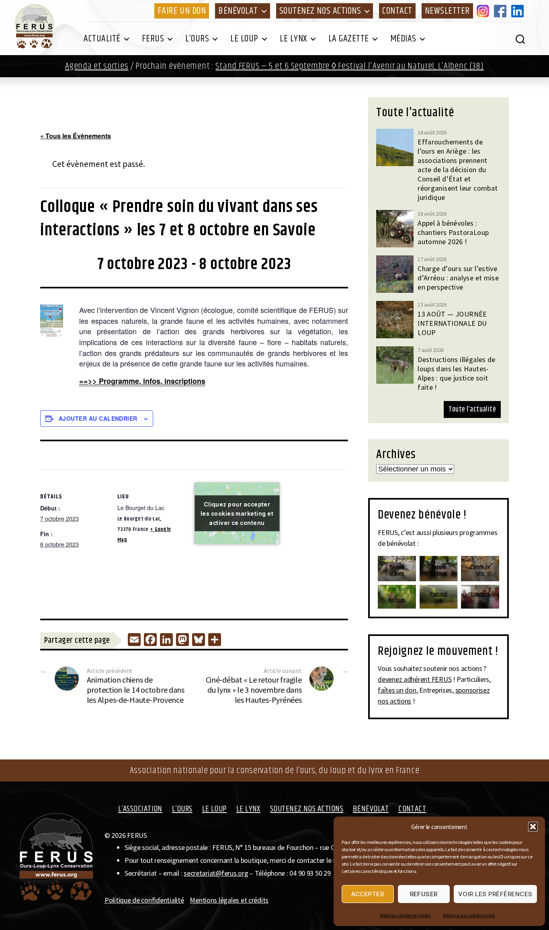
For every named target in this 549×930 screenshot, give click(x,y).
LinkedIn (519, 11)
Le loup (244, 38)
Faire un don (182, 11)
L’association (140, 808)
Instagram (484, 11)
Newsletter (447, 11)
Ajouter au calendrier (98, 418)
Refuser (424, 894)
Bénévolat (238, 11)
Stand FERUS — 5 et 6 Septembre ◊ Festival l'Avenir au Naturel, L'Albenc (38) (349, 66)
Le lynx (293, 38)
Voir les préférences (495, 894)
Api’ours (397, 600)
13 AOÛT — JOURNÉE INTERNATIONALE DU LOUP (452, 323)
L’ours (197, 38)
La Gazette (348, 38)
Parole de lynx (480, 569)
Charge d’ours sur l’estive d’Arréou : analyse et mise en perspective (458, 278)
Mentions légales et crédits (405, 915)
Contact (397, 11)
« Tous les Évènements (75, 135)
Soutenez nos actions (320, 11)
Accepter (367, 894)
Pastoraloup (438, 597)
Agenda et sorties (96, 66)
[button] (533, 827)
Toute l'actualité (472, 409)
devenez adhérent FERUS (414, 679)
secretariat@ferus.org (216, 873)
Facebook (502, 11)
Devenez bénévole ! (422, 515)
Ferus (153, 38)
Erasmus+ (480, 597)
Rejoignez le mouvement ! (438, 651)
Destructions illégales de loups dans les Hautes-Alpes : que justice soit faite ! (457, 373)
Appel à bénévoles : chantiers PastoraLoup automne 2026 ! (453, 232)
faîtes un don (397, 690)
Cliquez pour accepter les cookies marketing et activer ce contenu (237, 513)
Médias (403, 38)
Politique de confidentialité (469, 915)
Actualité (102, 38)
